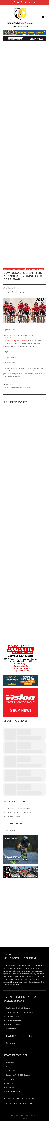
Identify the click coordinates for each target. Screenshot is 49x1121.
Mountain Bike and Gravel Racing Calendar (20, 812)
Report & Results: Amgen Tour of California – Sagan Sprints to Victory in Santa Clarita (24, 132)
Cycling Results (11, 830)
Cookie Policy (10, 1079)
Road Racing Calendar (13, 816)
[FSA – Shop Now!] (24, 38)
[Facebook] (14, 2)
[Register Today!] (20, 680)
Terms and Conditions (13, 1091)
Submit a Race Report (13, 1024)
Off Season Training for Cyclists (18, 597)
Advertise (9, 1067)
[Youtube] (29, 2)
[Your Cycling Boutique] (20, 872)
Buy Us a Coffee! (11, 1071)
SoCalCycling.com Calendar (24, 387)
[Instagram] (21, 2)
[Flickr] (18, 2)
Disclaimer (9, 1083)
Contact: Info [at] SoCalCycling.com (18, 1075)
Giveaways (20, 269)
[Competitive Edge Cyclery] (20, 849)
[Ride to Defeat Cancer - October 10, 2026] (24, 32)
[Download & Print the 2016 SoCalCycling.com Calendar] (24, 310)
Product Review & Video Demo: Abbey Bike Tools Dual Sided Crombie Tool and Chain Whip (22, 634)
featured (16, 385)
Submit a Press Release (13, 1020)
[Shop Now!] (20, 702)
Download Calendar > (10, 357)
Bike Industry (9, 269)
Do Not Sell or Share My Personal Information (18, 1103)
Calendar (11, 385)
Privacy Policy (11, 1087)
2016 (7, 385)
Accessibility (10, 1063)
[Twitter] (25, 2)
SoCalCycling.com (11, 387)
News (28, 269)
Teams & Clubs (37, 269)
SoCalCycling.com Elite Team (17, 341)
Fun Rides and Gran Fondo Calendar (18, 808)
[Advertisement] (20, 894)
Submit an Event (11, 1029)
